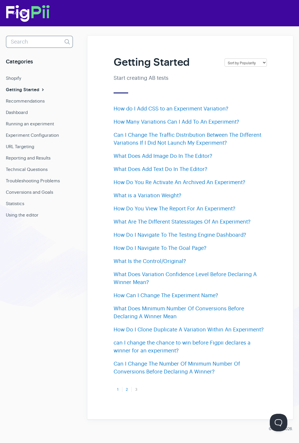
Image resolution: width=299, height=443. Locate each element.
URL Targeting (20, 146)
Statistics (15, 203)
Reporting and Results (28, 158)
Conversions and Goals (29, 192)
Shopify (13, 78)
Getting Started (23, 90)
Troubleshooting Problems (33, 181)
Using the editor (22, 215)
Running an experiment (30, 124)
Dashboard (17, 112)
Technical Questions (27, 169)
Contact (20, 12)
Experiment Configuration (32, 135)
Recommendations (25, 101)
